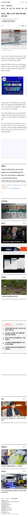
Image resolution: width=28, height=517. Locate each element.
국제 (23, 8)
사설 (2, 399)
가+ (26, 26)
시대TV (3, 223)
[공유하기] (21, 2)
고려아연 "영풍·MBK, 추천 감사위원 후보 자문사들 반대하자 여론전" (14, 181)
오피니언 (3, 8)
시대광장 (3, 277)
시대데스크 (4, 447)
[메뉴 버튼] (26, 2)
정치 (7, 8)
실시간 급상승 (19, 324)
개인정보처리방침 (14, 498)
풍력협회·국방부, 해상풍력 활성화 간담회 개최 (12, 172)
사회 (26, 8)
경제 (10, 8)
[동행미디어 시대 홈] (5, 2)
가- (19, 26)
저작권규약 (8, 498)
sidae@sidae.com (16, 188)
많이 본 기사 (8, 324)
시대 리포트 (4, 201)
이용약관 (2, 498)
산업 (14, 8)
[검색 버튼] (23, 2)
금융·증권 (18, 8)
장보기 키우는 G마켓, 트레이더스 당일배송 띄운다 (12, 175)
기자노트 (3, 471)
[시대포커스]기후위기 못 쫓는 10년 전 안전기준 (12, 169)
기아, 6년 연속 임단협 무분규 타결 (9, 178)
